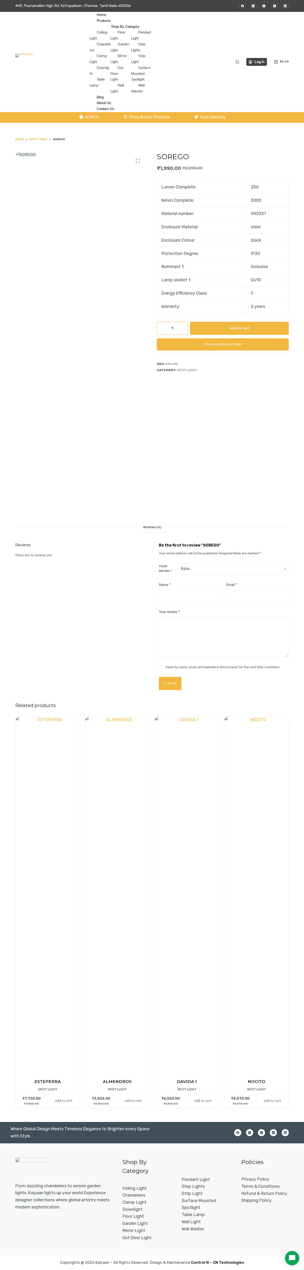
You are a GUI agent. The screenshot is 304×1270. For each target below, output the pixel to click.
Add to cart (239, 328)
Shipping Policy (256, 1200)
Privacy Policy (255, 1179)
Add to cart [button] (63, 1101)
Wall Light (191, 1221)
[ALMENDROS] (117, 894)
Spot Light (187, 370)
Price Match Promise (149, 117)
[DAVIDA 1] (187, 894)
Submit (170, 683)
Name (165, 585)
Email (231, 585)
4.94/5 (92, 117)
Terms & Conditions (260, 1186)
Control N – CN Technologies (217, 1262)
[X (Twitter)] (253, 6)
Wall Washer (193, 1229)
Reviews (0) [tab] (152, 527)
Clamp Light (134, 1202)
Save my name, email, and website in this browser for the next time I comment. (223, 667)
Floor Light (133, 1216)
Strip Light (192, 1193)
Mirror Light (133, 1230)
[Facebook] (242, 6)
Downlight (132, 1209)
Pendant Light (196, 1179)
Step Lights (193, 1186)
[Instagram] (263, 6)
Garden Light (135, 1223)
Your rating (165, 569)
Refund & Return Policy (264, 1193)
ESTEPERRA (47, 1081)
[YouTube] (274, 6)
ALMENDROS (117, 1081)
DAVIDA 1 (187, 1081)
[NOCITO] (256, 894)
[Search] (237, 62)
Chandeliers (133, 1195)
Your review (169, 612)
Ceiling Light (134, 1188)
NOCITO (256, 1081)
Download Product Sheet (223, 344)
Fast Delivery (213, 117)
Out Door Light (137, 1237)
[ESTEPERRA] (47, 894)
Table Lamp (193, 1214)
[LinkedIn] (285, 6)
